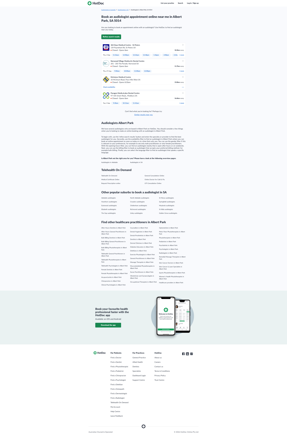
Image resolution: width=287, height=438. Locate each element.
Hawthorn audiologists (109, 202)
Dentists (136, 367)
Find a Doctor (116, 358)
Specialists (137, 371)
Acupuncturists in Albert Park (111, 277)
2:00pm (166, 55)
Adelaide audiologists (108, 198)
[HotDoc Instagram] (191, 353)
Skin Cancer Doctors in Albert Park (171, 263)
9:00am (117, 71)
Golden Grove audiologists (168, 213)
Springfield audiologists (167, 202)
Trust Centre (159, 380)
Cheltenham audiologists (138, 205)
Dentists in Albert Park (138, 239)
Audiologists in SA (123, 10)
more (181, 55)
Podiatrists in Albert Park (167, 241)
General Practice (139, 358)
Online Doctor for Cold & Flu (155, 179)
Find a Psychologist (118, 380)
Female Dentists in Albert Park (111, 269)
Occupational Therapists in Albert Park (143, 282)
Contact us (158, 367)
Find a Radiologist (118, 398)
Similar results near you (143, 115)
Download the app (108, 325)
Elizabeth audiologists (108, 209)
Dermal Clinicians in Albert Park (141, 243)
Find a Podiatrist (117, 371)
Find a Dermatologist (119, 393)
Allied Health (138, 362)
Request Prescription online (110, 183)
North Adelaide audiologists (139, 198)
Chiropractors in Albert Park (111, 281)
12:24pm (136, 55)
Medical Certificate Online (110, 179)
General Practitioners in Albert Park (142, 258)
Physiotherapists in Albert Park (169, 238)
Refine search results (111, 37)
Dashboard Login (139, 376)
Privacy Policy (160, 376)
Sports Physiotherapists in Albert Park (172, 273)
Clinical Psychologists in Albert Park (113, 285)
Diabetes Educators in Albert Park (141, 247)
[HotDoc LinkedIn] (187, 353)
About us (158, 358)
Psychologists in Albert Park (168, 249)
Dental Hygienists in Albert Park (141, 232)
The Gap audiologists (108, 213)
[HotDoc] (95, 3)
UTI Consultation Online (153, 183)
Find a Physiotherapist (119, 367)
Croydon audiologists (137, 202)
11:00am (137, 71)
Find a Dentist (116, 362)
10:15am (126, 103)
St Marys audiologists (166, 198)
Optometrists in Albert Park (168, 228)
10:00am (127, 71)
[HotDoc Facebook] (183, 353)
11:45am (136, 103)
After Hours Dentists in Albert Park (113, 228)
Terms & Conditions (162, 371)
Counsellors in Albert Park (139, 228)
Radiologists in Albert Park (168, 253)
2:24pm (176, 55)
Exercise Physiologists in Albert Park (142, 254)
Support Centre (139, 380)
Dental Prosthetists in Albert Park (141, 235)
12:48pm (146, 55)
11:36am (116, 55)
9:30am (115, 103)
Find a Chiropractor (118, 376)
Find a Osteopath (117, 389)
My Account (115, 407)
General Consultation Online (154, 176)
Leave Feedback (117, 416)
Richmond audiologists (138, 209)
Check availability (109, 87)
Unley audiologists (136, 213)
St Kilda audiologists (166, 209)
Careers (157, 362)
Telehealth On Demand (109, 176)
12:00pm (126, 55)
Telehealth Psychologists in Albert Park (114, 266)
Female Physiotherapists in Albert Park (114, 273)
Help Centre (115, 411)
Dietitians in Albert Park (138, 251)
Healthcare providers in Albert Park (171, 283)
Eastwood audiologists (109, 205)
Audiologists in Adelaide (109, 162)
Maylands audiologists (166, 205)
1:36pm (156, 55)
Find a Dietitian (117, 384)
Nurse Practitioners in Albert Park (141, 272)
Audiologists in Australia (108, 10)
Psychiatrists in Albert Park (168, 245)
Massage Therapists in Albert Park (141, 262)
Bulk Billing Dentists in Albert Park (113, 238)
